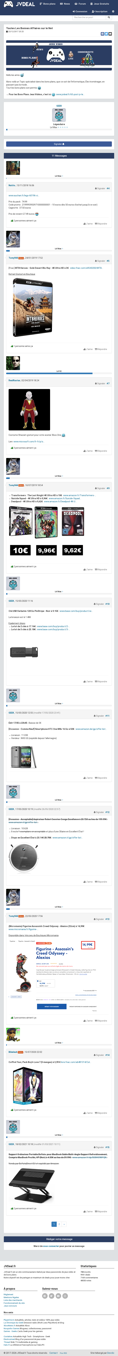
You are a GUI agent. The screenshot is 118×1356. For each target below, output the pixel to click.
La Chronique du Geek (13, 1323)
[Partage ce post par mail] (110, 34)
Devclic (110, 1353)
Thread (7, 1342)
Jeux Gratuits (100, 3)
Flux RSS (63, 1353)
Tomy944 (13, 258)
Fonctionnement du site (14, 1303)
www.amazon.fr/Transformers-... (79, 495)
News (66, 3)
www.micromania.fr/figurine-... (23, 929)
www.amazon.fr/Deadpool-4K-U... (60, 501)
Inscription (101, 11)
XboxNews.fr (9, 1325)
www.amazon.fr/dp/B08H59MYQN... (90, 1157)
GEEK (59, 106)
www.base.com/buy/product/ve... (76, 611)
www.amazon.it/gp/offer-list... (24, 822)
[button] (113, 11)
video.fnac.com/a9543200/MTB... (86, 268)
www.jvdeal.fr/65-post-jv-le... (70, 94)
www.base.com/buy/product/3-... (53, 629)
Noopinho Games (11, 1328)
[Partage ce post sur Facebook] (102, 34)
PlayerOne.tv (9, 1320)
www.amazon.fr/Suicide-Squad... (65, 498)
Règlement (8, 1294)
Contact (53, 1353)
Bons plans (48, 3)
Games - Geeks (10, 1331)
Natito (12, 185)
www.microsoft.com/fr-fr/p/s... (29, 441)
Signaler (58, 144)
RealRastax (14, 380)
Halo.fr (7, 1345)
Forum (81, 3)
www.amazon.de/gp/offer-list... (91, 729)
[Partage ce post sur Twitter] (106, 34)
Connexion (81, 11)
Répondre (102, 223)
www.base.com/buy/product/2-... (53, 626)
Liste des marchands (13, 1300)
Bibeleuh (13, 1052)
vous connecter (51, 1246)
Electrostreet (9, 1339)
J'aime (89, 223)
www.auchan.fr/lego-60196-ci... (24, 195)
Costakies (8, 1336)
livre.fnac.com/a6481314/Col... (76, 1062)
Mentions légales (11, 1297)
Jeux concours (10, 1306)
